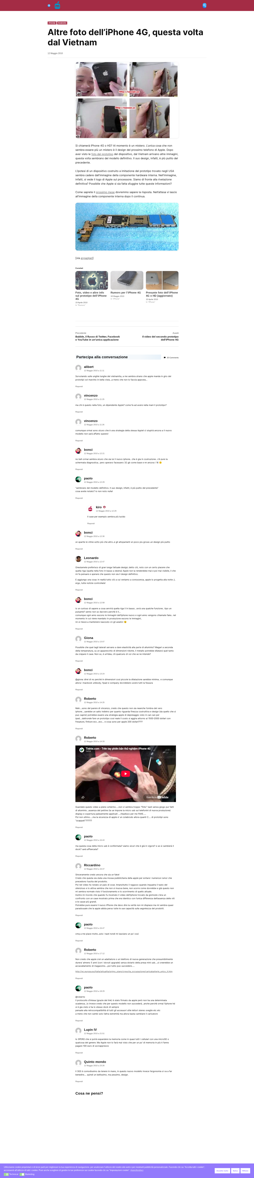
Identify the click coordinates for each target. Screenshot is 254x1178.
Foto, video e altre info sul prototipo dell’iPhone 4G (91, 295)
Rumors (62, 23)
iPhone (52, 23)
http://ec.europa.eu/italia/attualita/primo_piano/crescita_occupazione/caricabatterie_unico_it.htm (124, 971)
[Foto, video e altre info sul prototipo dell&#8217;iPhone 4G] (91, 280)
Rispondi (79, 386)
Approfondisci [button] (136, 1170)
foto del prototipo (102, 154)
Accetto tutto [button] (222, 1171)
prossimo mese (105, 192)
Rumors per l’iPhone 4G (126, 292)
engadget (87, 258)
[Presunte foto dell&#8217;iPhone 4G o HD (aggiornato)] (162, 280)
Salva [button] (235, 1171)
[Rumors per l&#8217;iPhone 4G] (127, 280)
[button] (6, 1174)
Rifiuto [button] (245, 1171)
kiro (99, 507)
